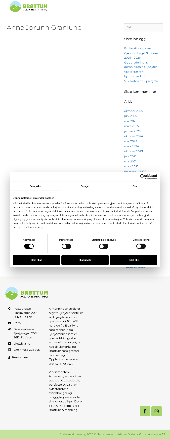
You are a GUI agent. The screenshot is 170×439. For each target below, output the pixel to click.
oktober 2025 (133, 111)
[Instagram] (156, 411)
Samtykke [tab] (35, 186)
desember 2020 (135, 171)
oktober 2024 (133, 136)
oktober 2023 (133, 151)
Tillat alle (133, 260)
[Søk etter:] (143, 27)
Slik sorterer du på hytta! (141, 81)
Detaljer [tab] (85, 186)
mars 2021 (131, 166)
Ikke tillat (36, 260)
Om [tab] (135, 186)
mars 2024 (131, 146)
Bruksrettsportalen (137, 48)
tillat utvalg (85, 260)
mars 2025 (131, 126)
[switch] (66, 246)
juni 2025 (130, 116)
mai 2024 (130, 141)
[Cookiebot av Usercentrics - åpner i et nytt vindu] (142, 176)
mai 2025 (130, 121)
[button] (164, 7)
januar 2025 (132, 131)
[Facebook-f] (145, 411)
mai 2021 (130, 161)
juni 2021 (130, 156)
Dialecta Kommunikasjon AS (146, 434)
